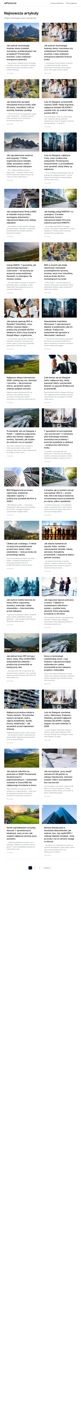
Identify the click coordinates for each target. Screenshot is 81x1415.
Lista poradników (57, 3)
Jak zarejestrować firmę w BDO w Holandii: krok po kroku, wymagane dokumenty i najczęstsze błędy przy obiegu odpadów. (21, 217)
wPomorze (10, 3)
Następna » (47, 868)
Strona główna (71, 3)
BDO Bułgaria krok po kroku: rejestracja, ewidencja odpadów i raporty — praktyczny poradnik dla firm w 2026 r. (21, 495)
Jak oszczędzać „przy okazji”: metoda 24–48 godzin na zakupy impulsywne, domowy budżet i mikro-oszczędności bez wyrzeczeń (58, 777)
